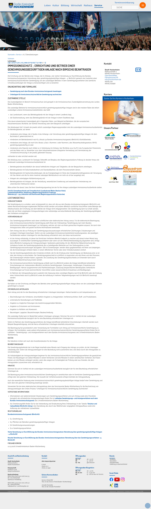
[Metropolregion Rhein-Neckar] (109, 135)
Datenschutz (120, 491)
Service (98, 5)
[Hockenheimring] (132, 135)
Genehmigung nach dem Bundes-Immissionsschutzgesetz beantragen (35, 91)
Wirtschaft (76, 5)
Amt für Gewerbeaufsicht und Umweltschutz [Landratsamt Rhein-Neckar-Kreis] (37, 191)
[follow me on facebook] (111, 481)
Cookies (127, 491)
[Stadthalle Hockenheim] (113, 157)
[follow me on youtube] (117, 481)
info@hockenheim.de (113, 80)
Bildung (65, 5)
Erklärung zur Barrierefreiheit (118, 464)
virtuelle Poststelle (47, 485)
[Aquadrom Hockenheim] (132, 168)
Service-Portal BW (47, 480)
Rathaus (88, 5)
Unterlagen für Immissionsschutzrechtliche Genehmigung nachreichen (35, 94)
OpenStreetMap (111, 76)
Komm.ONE (140, 491)
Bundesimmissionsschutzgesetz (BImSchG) (23, 414)
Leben (47, 5)
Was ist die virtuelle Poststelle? (51, 487)
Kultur (56, 5)
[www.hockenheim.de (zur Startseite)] (17, 4)
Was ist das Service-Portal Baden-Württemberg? (57, 482)
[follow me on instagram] (123, 481)
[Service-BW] (113, 179)
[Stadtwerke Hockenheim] (113, 168)
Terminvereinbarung (124, 2)
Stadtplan (113, 459)
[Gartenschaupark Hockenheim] (127, 146)
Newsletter (113, 461)
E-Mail (44, 464)
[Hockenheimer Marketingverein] (132, 157)
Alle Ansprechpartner (48, 461)
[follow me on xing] (111, 487)
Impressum (113, 491)
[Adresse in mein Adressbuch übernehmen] (138, 72)
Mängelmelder (114, 462)
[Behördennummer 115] (112, 146)
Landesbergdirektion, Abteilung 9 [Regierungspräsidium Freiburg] (32, 192)
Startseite (11, 54)
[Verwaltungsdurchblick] (130, 179)
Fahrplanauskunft (111, 78)
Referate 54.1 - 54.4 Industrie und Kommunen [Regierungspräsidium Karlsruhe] (36, 194)
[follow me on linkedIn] (116, 487)
